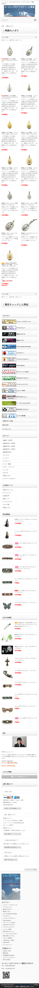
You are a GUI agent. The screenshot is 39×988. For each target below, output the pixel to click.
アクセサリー (20, 353)
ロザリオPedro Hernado (24, 346)
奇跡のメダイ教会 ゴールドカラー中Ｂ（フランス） (29, 133)
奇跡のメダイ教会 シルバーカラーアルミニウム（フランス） (10, 97)
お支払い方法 (7, 951)
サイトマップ (7, 493)
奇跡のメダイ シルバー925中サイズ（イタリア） (10, 203)
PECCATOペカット (22, 397)
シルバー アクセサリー (9, 478)
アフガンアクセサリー (23, 359)
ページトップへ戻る (30, 869)
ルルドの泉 (6, 504)
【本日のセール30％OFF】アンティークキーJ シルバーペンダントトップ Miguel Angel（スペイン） (26, 624)
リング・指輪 (7, 464)
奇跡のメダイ (10, 26)
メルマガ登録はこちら (20, 777)
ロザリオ (5, 472)
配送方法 (5, 953)
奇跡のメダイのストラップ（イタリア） (29, 233)
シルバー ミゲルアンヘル (24, 321)
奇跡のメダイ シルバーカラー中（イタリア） (9, 233)
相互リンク (6, 498)
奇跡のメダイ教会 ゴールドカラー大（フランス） (29, 168)
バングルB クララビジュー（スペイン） (26, 670)
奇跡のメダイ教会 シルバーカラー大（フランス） (10, 60)
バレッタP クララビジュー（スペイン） (26, 706)
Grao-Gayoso (21, 365)
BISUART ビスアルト (23, 409)
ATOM (8, 959)
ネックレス (6, 455)
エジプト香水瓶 (21, 415)
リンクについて (7, 501)
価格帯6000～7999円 (9, 449)
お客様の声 (6, 496)
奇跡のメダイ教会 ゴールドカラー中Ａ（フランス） (10, 133)
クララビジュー (21, 328)
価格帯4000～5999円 (9, 446)
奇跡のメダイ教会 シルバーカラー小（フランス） (29, 96)
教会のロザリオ (21, 334)
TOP (3, 26)
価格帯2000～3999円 (9, 443)
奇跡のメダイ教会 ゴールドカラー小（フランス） (10, 168)
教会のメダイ (20, 340)
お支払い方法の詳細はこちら (12, 808)
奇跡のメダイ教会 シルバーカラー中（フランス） (29, 59)
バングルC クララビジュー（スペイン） (26, 682)
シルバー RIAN (21, 390)
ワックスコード (6, 429)
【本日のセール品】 (7, 421)
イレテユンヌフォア (22, 384)
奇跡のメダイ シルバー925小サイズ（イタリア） (29, 203)
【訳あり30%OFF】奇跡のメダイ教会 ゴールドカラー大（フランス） (10, 264)
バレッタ (5, 470)
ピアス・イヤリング (8, 467)
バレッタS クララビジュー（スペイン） (26, 602)
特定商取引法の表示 (8, 955)
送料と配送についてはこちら (12, 834)
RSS (4, 959)
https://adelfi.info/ (10, 965)
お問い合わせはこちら (10, 859)
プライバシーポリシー (9, 957)
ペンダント (6, 458)
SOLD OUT (5, 425)
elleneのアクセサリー (23, 378)
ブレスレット (7, 461)
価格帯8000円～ (7, 452)
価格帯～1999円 (7, 440)
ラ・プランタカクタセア (23, 403)
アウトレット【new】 (23, 371)
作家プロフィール (8, 490)
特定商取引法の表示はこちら (12, 847)
